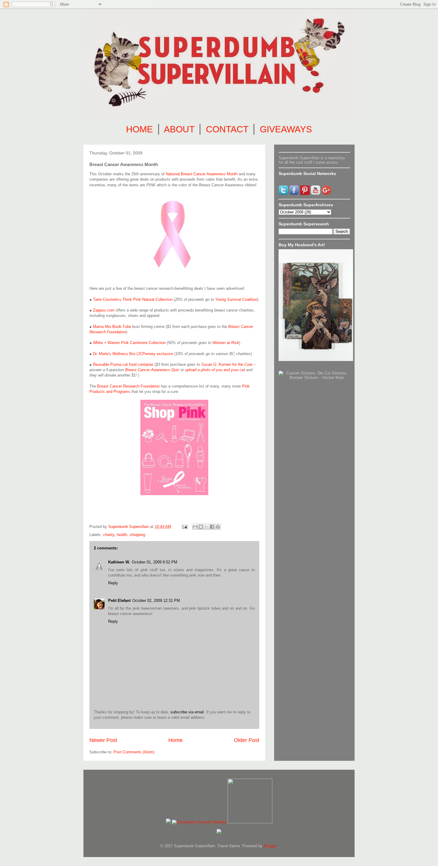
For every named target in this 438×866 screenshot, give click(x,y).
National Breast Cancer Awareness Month (201, 174)
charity (108, 534)
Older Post (246, 740)
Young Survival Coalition (236, 299)
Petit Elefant (119, 600)
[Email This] (195, 527)
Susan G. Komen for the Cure (226, 364)
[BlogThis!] (201, 527)
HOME (139, 129)
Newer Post (103, 740)
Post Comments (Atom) (134, 752)
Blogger (270, 846)
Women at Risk (225, 342)
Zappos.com (103, 310)
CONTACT (227, 129)
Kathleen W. (119, 562)
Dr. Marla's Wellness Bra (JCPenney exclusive (133, 353)
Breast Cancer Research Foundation (128, 386)
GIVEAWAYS (286, 129)
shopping (137, 534)
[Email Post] (184, 526)
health (122, 534)
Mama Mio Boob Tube (112, 326)
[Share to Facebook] (212, 527)
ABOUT (179, 129)
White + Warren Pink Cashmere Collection (129, 342)
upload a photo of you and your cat (215, 370)
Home (175, 740)
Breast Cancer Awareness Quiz (152, 370)
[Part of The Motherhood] (250, 822)
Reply (113, 583)
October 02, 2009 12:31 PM (156, 600)
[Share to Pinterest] (218, 527)
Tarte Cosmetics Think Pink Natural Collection (133, 299)
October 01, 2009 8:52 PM (154, 562)
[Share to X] (206, 527)
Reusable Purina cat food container (123, 364)
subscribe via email (187, 712)
